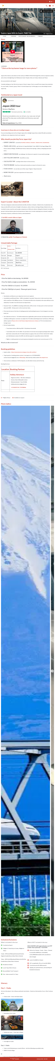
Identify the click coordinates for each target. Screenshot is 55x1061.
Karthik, (23, 142)
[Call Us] (46, 6)
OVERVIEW (13, 36)
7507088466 (23, 387)
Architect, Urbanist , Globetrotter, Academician (37, 142)
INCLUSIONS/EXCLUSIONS (31, 36)
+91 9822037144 (15, 387)
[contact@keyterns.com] (50, 6)
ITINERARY (40, 36)
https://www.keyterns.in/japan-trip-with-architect (23, 352)
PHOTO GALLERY (22, 36)
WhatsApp (22, 357)
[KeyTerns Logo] (3, 5)
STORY (4, 36)
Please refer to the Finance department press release (25, 320)
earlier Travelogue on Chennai (18, 237)
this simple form (44, 357)
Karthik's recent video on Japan (12, 217)
